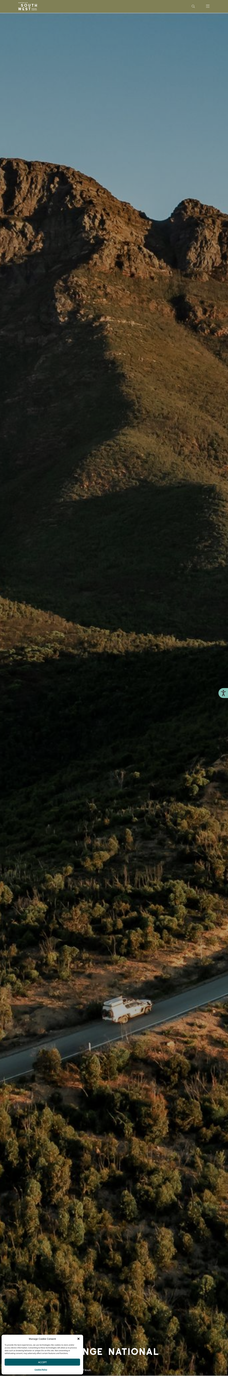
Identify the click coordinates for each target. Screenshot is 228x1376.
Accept (42, 1362)
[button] (78, 1338)
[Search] (193, 6)
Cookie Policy (41, 1369)
